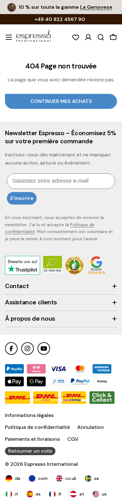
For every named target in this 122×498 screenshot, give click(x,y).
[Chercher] (100, 37)
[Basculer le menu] (9, 37)
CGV (73, 439)
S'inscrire (21, 198)
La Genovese (96, 7)
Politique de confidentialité (37, 427)
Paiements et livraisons (32, 439)
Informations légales (29, 415)
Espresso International (51, 464)
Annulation (90, 427)
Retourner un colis (30, 451)
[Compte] (88, 37)
